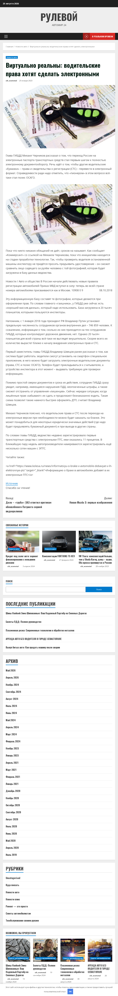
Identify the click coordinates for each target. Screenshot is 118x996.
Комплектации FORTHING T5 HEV (58, 556)
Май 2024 (11, 720)
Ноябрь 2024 (12, 684)
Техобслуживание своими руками (22, 920)
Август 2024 (12, 699)
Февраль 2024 (13, 741)
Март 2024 (11, 734)
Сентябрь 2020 (13, 812)
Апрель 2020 (12, 847)
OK (70, 991)
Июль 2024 (11, 706)
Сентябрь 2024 (13, 691)
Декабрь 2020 (13, 791)
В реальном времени (102, 36)
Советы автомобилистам (18, 913)
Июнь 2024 (11, 713)
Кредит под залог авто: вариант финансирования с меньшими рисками (22, 559)
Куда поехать (12, 885)
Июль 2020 (11, 826)
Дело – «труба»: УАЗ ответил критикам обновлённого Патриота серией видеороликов (28, 504)
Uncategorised (13, 878)
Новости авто (12, 57)
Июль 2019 (11, 854)
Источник (12, 483)
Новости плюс (13, 899)
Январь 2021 (12, 784)
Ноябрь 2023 (12, 748)
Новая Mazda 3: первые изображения (91, 500)
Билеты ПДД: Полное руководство (23, 621)
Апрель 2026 (12, 677)
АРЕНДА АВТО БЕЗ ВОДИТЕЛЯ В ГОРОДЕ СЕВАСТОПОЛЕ (34, 639)
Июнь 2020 (11, 833)
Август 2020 (12, 819)
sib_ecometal (11, 80)
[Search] (80, 36)
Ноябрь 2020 (12, 798)
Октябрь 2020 (13, 805)
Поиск (9, 581)
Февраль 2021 (13, 777)
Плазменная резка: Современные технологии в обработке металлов (40, 630)
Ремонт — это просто (17, 906)
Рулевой (59, 17)
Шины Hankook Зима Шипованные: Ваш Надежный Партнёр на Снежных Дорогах (46, 613)
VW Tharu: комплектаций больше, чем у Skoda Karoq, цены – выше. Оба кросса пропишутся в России (95, 559)
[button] (6, 36)
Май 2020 (11, 840)
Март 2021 (11, 769)
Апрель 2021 (12, 762)
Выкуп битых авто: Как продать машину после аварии (33, 647)
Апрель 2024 (12, 727)
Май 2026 (11, 670)
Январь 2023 (12, 755)
